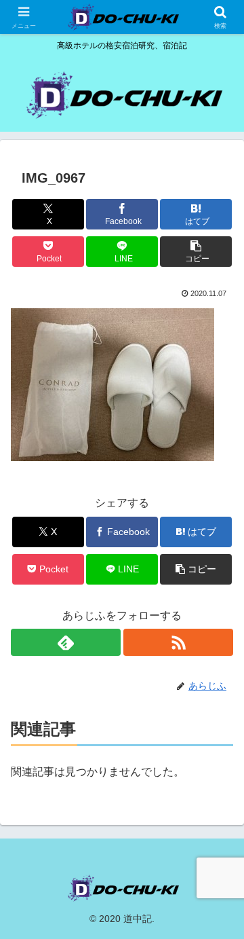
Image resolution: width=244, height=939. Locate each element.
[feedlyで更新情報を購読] (66, 642)
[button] (196, 251)
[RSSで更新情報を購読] (178, 642)
